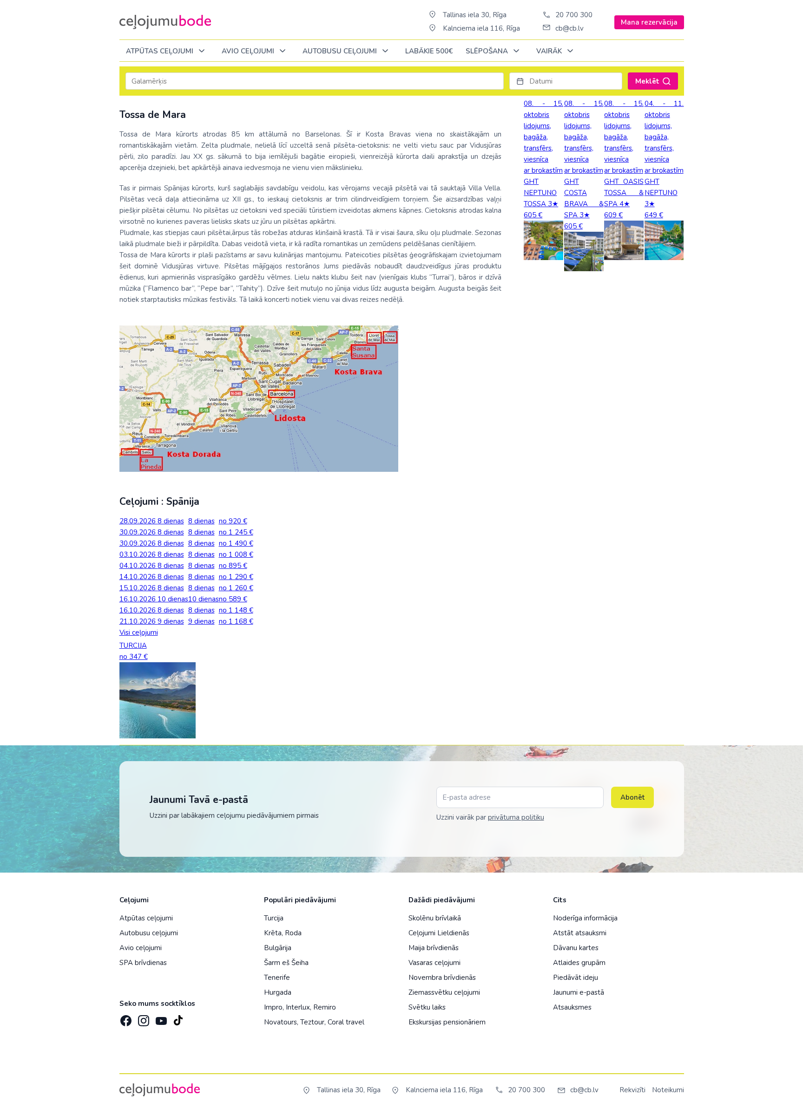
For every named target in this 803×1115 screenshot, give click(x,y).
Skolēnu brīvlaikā (434, 918)
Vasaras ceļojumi (434, 962)
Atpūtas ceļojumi (160, 51)
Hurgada (277, 992)
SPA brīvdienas (143, 962)
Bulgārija (277, 947)
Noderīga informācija (585, 918)
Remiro (324, 1007)
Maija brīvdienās (433, 947)
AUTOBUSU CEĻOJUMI (341, 51)
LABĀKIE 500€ (429, 51)
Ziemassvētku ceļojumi (444, 992)
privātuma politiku (516, 817)
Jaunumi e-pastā (578, 992)
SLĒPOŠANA (488, 51)
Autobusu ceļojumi (148, 933)
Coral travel (346, 1022)
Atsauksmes (572, 1007)
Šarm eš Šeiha (286, 962)
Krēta (273, 933)
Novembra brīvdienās (442, 977)
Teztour (312, 1022)
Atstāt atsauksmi (579, 933)
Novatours (280, 1022)
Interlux (298, 1007)
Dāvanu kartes (576, 947)
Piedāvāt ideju (575, 977)
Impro (273, 1007)
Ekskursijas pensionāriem (447, 1022)
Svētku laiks (427, 1007)
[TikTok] (178, 1018)
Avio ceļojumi (140, 947)
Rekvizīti (632, 1090)
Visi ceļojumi (138, 632)
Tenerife (277, 977)
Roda (293, 933)
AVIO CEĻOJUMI (249, 51)
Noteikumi (668, 1090)
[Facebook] (125, 1018)
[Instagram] (142, 1018)
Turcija (273, 918)
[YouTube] (160, 1018)
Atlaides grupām (579, 962)
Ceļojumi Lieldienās (438, 933)
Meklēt (647, 81)
